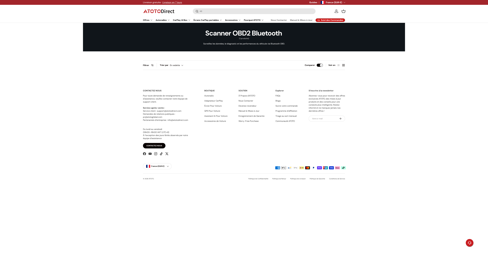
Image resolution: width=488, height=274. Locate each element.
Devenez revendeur (247, 106)
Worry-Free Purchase (249, 121)
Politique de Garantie (317, 179)
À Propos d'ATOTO (247, 95)
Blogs (278, 100)
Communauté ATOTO (285, 121)
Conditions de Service (337, 179)
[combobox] (254, 11)
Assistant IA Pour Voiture (215, 116)
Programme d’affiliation (286, 111)
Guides (313, 2)
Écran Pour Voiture (213, 106)
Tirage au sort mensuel (286, 116)
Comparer (310, 65)
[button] (343, 11)
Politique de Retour (279, 179)
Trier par (164, 65)
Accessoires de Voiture (215, 121)
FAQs (278, 95)
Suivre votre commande (287, 106)
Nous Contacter (279, 20)
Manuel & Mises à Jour (301, 20)
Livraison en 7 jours (172, 2)
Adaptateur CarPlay (213, 100)
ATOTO (151, 179)
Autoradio (209, 95)
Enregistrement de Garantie (251, 116)
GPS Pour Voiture (212, 111)
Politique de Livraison (298, 179)
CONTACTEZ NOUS (154, 145)
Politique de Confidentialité (258, 179)
